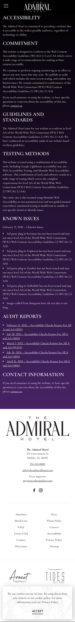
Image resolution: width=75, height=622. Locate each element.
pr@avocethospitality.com (37, 480)
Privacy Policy (54, 540)
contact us (16, 105)
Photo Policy (54, 521)
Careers (54, 527)
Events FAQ (21, 533)
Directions (21, 546)
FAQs (21, 527)
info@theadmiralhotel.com (37, 470)
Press (54, 514)
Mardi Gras (21, 521)
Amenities (21, 514)
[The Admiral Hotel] (37, 440)
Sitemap (54, 546)
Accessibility (54, 533)
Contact (21, 540)
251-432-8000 (37, 464)
